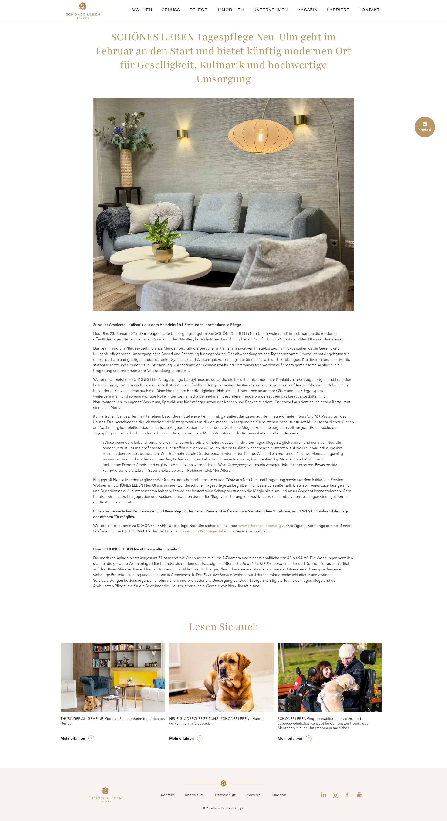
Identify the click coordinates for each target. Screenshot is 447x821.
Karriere (338, 10)
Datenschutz (225, 795)
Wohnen (142, 10)
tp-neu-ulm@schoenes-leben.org (207, 531)
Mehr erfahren (73, 739)
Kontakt (369, 10)
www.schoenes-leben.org (259, 526)
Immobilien (230, 10)
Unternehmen (270, 10)
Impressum (194, 795)
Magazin (307, 10)
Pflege (198, 10)
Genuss (170, 10)
